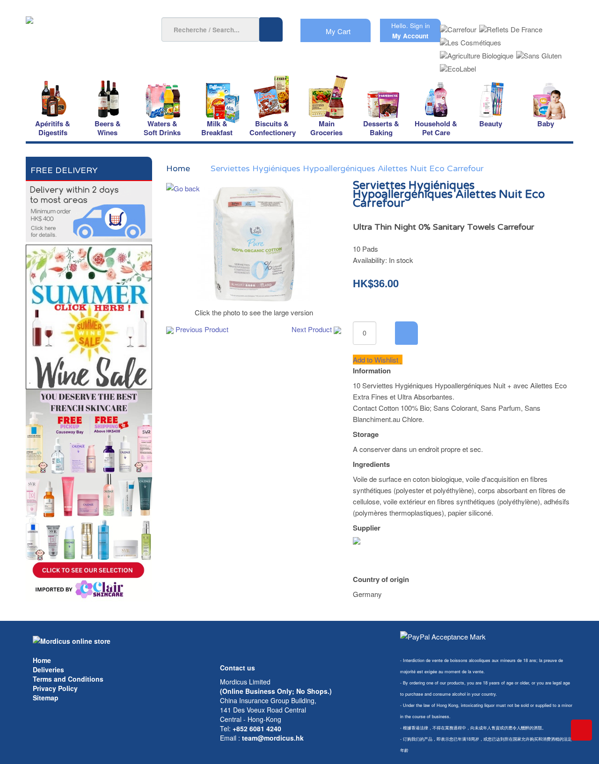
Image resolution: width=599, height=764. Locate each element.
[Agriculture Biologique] (476, 53)
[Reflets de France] (510, 26)
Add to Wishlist (376, 359)
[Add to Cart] (406, 333)
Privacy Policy (55, 688)
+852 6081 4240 (257, 728)
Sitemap (45, 697)
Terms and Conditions (68, 679)
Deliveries (48, 669)
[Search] (271, 29)
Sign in (420, 25)
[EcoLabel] (458, 66)
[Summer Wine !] (89, 314)
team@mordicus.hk (273, 737)
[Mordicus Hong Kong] (71, 640)
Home (42, 660)
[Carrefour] (458, 26)
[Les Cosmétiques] (470, 39)
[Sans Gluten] (539, 53)
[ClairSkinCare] (89, 494)
